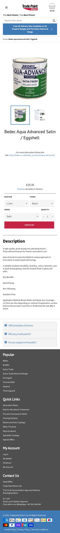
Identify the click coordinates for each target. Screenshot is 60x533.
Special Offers (9, 439)
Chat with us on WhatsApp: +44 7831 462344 (22, 504)
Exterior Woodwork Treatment (16, 409)
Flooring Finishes (10, 418)
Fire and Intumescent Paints (15, 414)
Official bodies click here (20, 325)
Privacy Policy (24, 529)
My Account (8, 467)
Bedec (5, 360)
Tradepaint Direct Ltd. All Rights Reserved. (28, 515)
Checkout (7, 462)
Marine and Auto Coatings (14, 422)
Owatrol (6, 386)
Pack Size (8, 197)
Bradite (6, 365)
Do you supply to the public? (22, 342)
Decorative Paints (10, 405)
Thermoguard (9, 390)
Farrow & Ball (9, 382)
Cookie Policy (10, 529)
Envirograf (7, 378)
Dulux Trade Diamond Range (15, 373)
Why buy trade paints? (19, 334)
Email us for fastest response (15, 501)
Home (5, 39)
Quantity (45, 210)
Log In (5, 454)
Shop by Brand (9, 431)
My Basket (7, 458)
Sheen (7, 210)
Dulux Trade (8, 369)
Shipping (20, 189)
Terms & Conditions (39, 529)
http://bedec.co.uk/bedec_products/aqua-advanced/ (32, 155)
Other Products (9, 426)
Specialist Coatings (11, 435)
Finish (32, 197)
